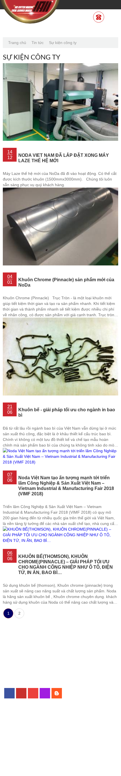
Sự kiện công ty (63, 42)
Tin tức (38, 42)
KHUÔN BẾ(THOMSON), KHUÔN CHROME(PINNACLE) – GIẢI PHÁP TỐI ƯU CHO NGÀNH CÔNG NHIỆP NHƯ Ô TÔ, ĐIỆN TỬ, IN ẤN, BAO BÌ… (65, 564)
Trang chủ (17, 42)
